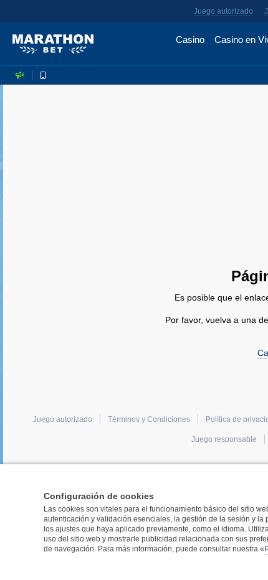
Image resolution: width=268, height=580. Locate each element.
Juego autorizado (223, 11)
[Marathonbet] (52, 44)
